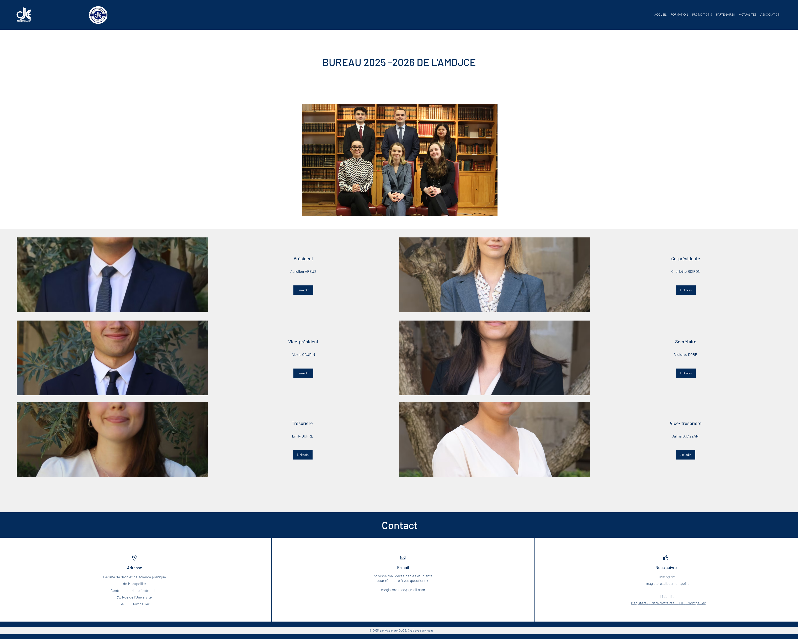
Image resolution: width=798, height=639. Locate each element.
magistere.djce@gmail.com (403, 589)
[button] (679, 14)
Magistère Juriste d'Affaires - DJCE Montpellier (668, 603)
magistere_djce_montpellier (668, 583)
